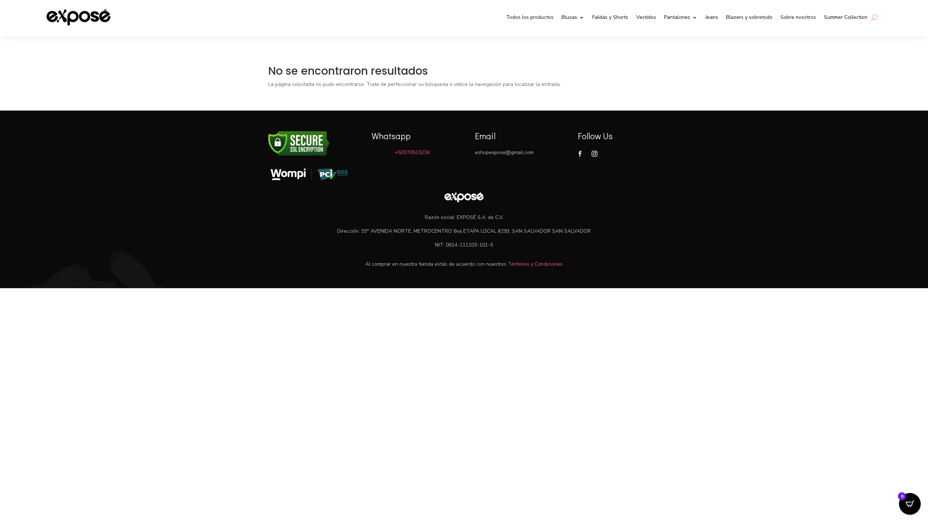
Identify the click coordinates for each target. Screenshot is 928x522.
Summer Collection (845, 17)
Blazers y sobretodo (749, 17)
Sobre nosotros (798, 17)
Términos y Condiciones (535, 264)
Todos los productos (530, 17)
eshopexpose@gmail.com (504, 152)
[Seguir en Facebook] (580, 154)
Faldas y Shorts (610, 17)
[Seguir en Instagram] (594, 154)
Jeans (711, 17)
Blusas (569, 17)
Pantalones (677, 17)
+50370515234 (412, 152)
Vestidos (646, 17)
